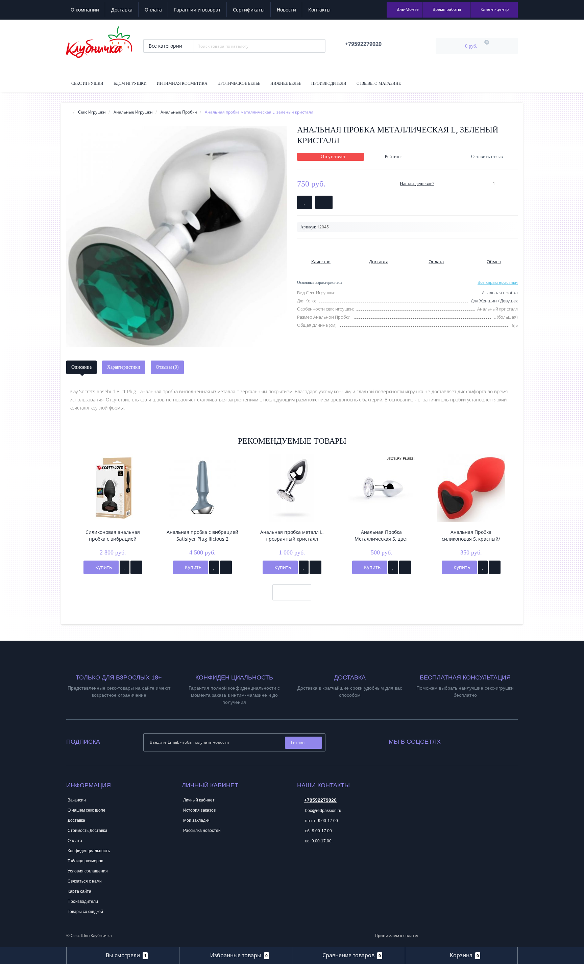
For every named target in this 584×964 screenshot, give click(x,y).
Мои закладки (196, 820)
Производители (328, 83)
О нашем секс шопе (86, 810)
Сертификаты (249, 9)
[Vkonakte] (455, 740)
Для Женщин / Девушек (494, 301)
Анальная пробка (500, 293)
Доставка (121, 9)
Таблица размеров (85, 861)
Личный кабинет (199, 800)
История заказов (199, 810)
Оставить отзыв (487, 156)
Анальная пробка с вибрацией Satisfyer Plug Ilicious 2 (202, 535)
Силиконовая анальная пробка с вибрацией (113, 535)
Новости (286, 9)
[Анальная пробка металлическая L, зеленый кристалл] (176, 236)
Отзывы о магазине (379, 83)
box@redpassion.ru (322, 810)
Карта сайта (79, 891)
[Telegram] (301, 861)
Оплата (153, 9)
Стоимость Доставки (87, 830)
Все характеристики (498, 282)
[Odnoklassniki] (464, 740)
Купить (103, 567)
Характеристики (123, 367)
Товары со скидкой (85, 911)
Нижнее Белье (285, 83)
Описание (81, 367)
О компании (85, 9)
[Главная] (68, 112)
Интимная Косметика (182, 83)
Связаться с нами (85, 881)
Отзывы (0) (167, 367)
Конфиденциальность (89, 850)
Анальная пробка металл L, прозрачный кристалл (291, 535)
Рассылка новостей (202, 830)
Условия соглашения (88, 871)
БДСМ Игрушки (130, 83)
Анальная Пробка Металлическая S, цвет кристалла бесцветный (381, 535)
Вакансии (77, 800)
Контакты (319, 9)
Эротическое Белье (239, 83)
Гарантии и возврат (197, 9)
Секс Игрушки (87, 83)
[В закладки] (124, 567)
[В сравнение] (136, 567)
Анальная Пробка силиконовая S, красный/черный (471, 535)
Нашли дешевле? (417, 183)
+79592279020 (320, 800)
